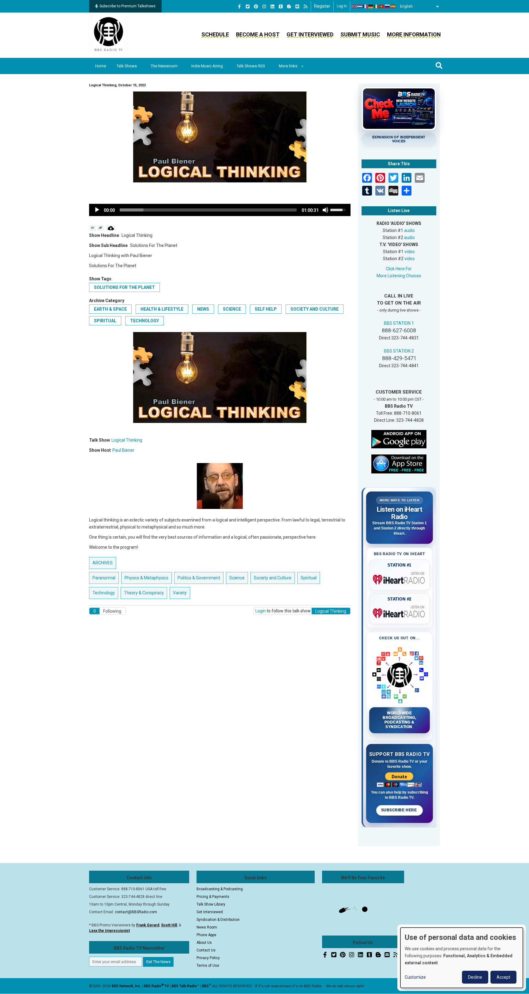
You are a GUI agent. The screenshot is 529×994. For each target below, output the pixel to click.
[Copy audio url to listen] (100, 228)
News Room (207, 927)
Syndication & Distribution (218, 919)
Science (232, 309)
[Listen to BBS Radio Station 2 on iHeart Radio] (399, 612)
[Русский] (387, 6)
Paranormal (103, 577)
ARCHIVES (102, 562)
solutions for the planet (124, 287)
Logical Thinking (126, 440)
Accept (503, 977)
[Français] (365, 6)
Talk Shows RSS (251, 66)
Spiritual (105, 320)
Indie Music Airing (207, 66)
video (409, 251)
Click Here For (399, 268)
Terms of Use (208, 965)
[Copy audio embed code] (92, 228)
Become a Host (258, 34)
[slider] (208, 209)
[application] (220, 210)
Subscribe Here (399, 810)
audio (409, 230)
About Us (204, 942)
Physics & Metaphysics (146, 577)
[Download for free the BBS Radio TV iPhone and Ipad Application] (398, 463)
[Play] (97, 210)
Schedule (215, 34)
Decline (475, 977)
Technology (144, 320)
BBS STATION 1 (399, 323)
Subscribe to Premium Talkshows (127, 6)
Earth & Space (110, 309)
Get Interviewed (310, 34)
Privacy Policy (208, 958)
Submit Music (360, 34)
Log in (342, 6)
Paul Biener (123, 450)
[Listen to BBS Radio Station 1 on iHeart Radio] (399, 578)
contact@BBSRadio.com (136, 912)
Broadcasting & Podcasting (220, 889)
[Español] (393, 6)
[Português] (382, 6)
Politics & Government (199, 577)
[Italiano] (376, 6)
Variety (180, 592)
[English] (354, 6)
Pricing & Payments (213, 897)
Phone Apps (206, 935)
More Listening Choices (399, 275)
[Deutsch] (371, 6)
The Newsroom (164, 66)
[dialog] (461, 958)
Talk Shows (127, 66)
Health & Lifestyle (162, 309)
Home (100, 66)
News (203, 309)
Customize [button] (415, 977)
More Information (414, 34)
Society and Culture (315, 309)
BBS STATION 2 (399, 351)
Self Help (266, 309)
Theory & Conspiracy (144, 592)
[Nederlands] (360, 6)
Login (260, 610)
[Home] (108, 34)
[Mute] (325, 210)
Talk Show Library (211, 904)
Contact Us (206, 950)
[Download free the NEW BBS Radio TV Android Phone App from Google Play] (398, 438)
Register (322, 6)
